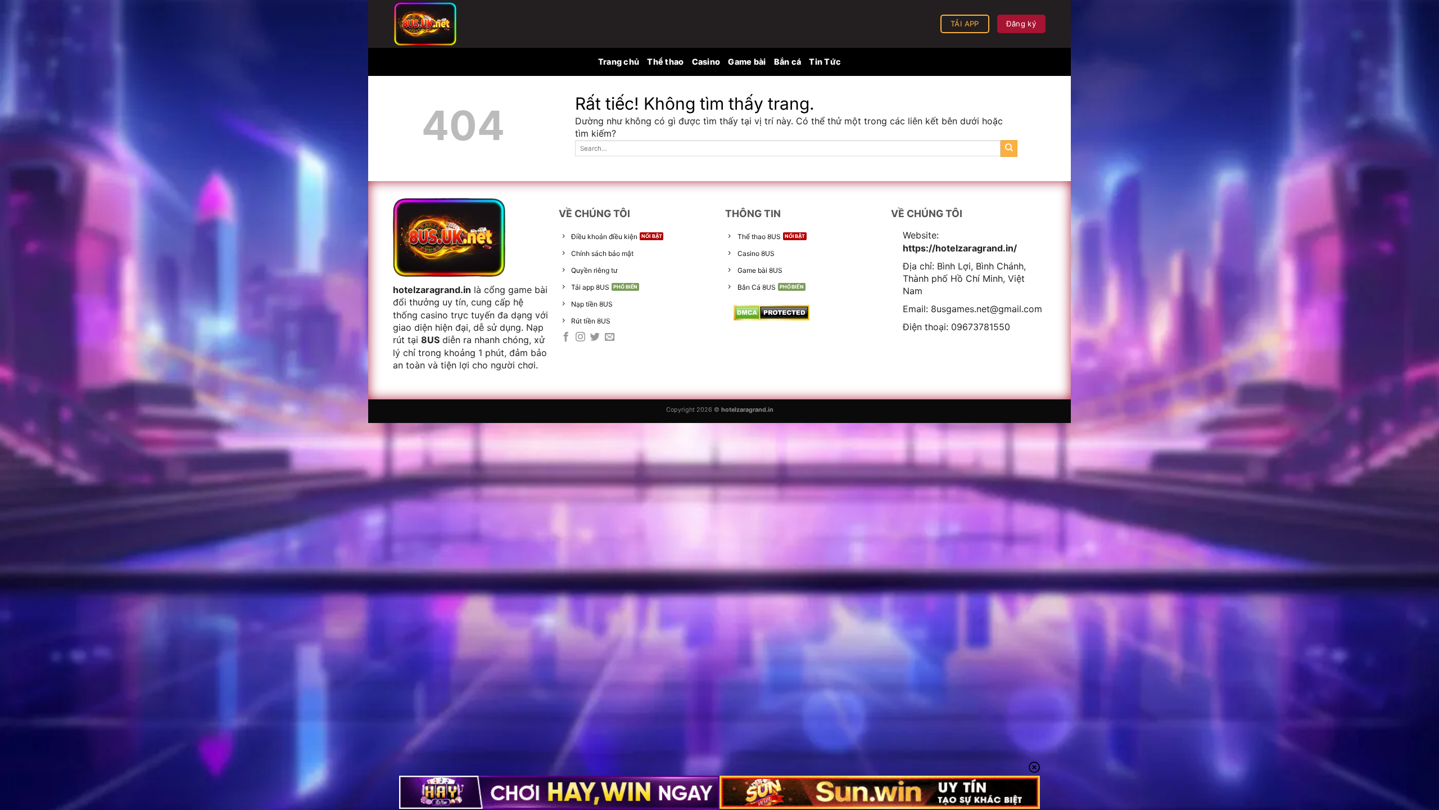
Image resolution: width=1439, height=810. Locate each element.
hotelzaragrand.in (432, 289)
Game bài (747, 61)
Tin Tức (825, 61)
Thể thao (665, 61)
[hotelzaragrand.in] (449, 24)
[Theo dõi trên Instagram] (580, 337)
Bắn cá (788, 61)
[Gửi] (1009, 148)
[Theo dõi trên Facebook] (566, 337)
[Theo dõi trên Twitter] (595, 337)
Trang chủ (619, 61)
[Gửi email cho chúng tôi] (609, 337)
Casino (706, 61)
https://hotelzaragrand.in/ (960, 248)
